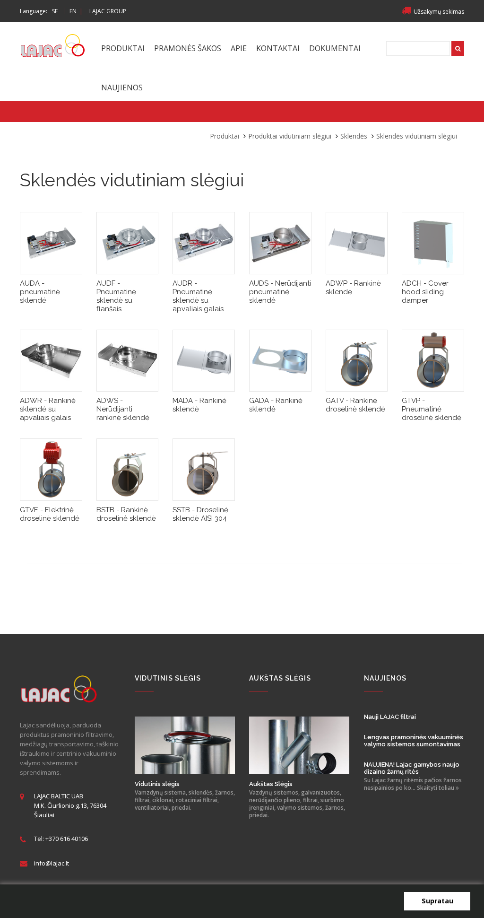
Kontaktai (278, 48)
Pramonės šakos (187, 48)
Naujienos (122, 87)
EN (73, 11)
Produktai (123, 48)
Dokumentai (335, 48)
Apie (239, 48)
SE (55, 11)
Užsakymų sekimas (439, 12)
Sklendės (353, 135)
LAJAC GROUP (107, 11)
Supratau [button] (437, 900)
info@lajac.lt (51, 863)
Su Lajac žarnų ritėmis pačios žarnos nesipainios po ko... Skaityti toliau (413, 784)
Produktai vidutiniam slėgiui (289, 135)
